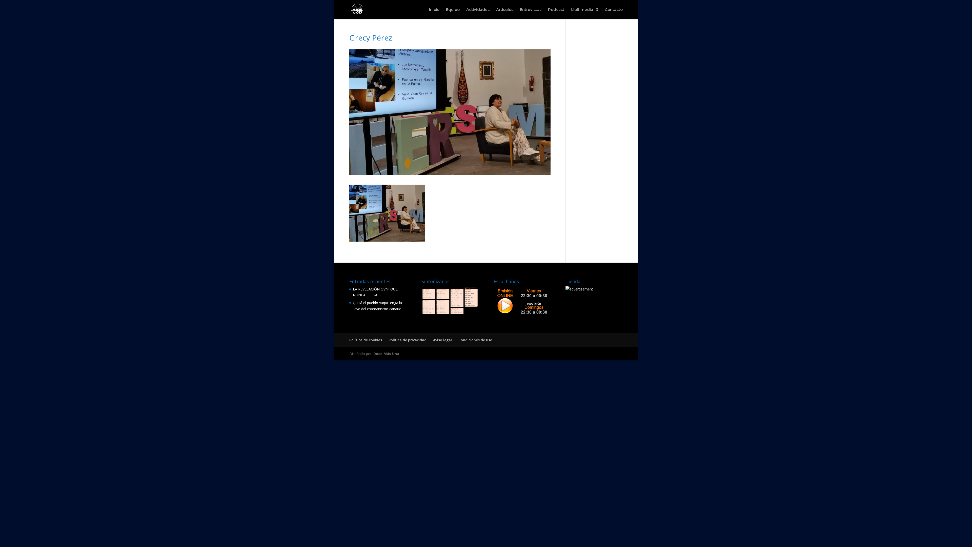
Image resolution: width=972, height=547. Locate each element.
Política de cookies (365, 340)
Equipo (453, 10)
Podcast (556, 10)
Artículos (504, 10)
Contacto (614, 10)
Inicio (434, 10)
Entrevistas (530, 10)
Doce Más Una (386, 353)
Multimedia (582, 10)
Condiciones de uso (475, 340)
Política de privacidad (408, 340)
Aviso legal (442, 340)
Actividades (478, 10)
